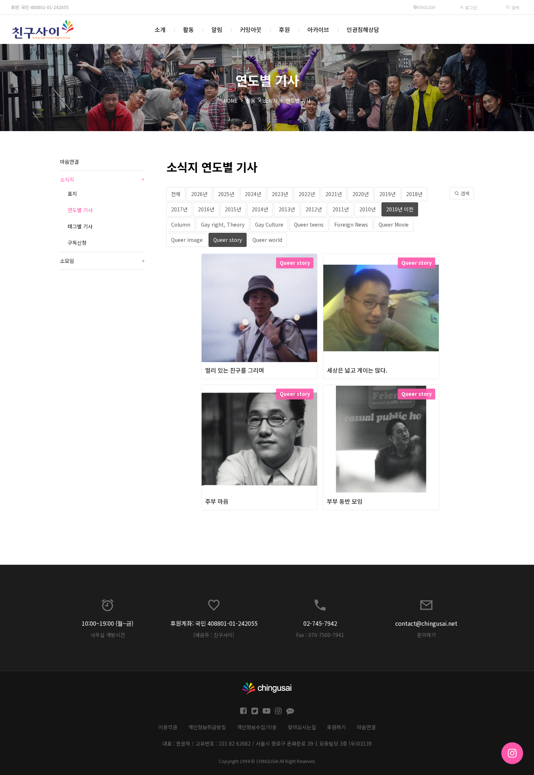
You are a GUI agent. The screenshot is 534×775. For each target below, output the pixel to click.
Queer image (187, 239)
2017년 (179, 209)
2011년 (340, 209)
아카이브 (318, 29)
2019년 (387, 194)
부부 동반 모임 (345, 501)
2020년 (360, 194)
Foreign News (351, 224)
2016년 (206, 209)
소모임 (102, 260)
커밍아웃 (251, 29)
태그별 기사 (80, 226)
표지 (72, 193)
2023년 (280, 194)
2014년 (260, 209)
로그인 (470, 7)
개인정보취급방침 (207, 727)
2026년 (199, 194)
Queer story (227, 239)
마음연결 (69, 161)
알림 (216, 29)
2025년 (226, 194)
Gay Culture (269, 224)
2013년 (287, 209)
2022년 (307, 194)
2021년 (333, 194)
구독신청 (77, 242)
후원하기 (336, 727)
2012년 (314, 209)
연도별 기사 (298, 100)
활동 (188, 29)
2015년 (233, 209)
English (426, 7)
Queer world (267, 239)
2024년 (253, 194)
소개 (160, 29)
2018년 (414, 194)
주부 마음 (216, 501)
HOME (230, 100)
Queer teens (309, 224)
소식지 (270, 100)
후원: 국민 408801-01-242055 (40, 7)
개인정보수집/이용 (257, 727)
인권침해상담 (363, 29)
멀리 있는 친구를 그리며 (234, 370)
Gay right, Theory (222, 224)
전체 (176, 194)
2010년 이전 (399, 209)
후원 (284, 29)
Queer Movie (394, 224)
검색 (514, 7)
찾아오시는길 (302, 727)
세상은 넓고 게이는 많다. (357, 370)
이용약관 (167, 727)
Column (180, 224)
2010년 (367, 209)
